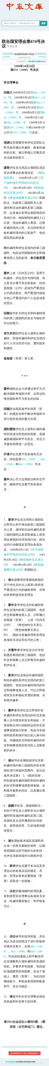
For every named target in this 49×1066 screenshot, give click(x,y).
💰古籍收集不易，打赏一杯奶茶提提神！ (24, 1053)
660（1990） (29, 459)
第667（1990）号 (18, 127)
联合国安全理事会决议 (36, 61)
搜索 (43, 23)
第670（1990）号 (21, 132)
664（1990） (26, 464)
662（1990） (19, 951)
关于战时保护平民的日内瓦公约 (24, 182)
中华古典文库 (11, 1062)
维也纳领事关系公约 (23, 197)
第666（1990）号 (15, 122)
